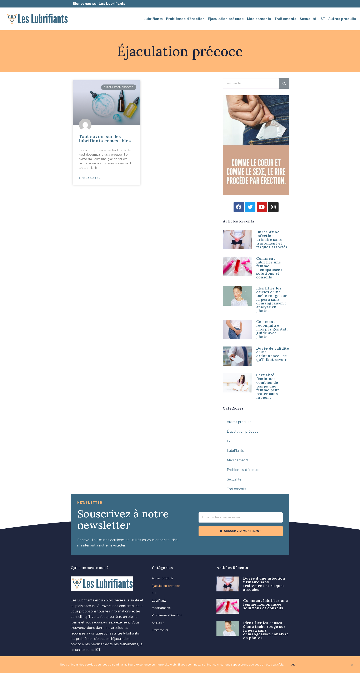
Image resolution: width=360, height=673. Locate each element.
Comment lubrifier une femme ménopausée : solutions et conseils (269, 267)
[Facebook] (239, 207)
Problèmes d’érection (185, 19)
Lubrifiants (153, 19)
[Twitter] (250, 207)
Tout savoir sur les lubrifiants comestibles (105, 139)
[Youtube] (262, 207)
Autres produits (342, 19)
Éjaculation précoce (226, 19)
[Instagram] (273, 207)
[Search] (284, 83)
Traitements (285, 19)
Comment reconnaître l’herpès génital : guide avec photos (272, 329)
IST (322, 19)
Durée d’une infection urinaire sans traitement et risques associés (272, 239)
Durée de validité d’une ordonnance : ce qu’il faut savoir (272, 354)
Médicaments (259, 19)
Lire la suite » (90, 178)
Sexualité (308, 19)
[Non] (352, 666)
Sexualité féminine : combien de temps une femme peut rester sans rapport (267, 386)
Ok (293, 664)
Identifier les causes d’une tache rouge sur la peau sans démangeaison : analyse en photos (271, 299)
